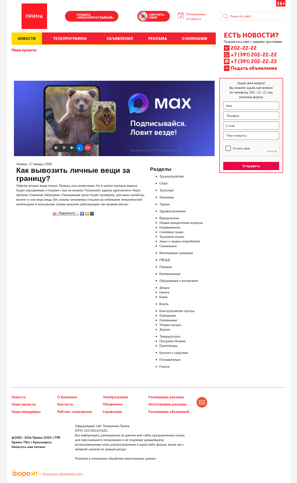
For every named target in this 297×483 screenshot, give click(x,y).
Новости (19, 397)
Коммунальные (170, 274)
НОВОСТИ (27, 38)
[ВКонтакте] (82, 212)
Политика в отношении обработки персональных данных (115, 458)
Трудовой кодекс (171, 237)
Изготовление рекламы (167, 404)
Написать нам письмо (28, 447)
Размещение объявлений (168, 411)
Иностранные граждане (176, 253)
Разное (164, 366)
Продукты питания (172, 341)
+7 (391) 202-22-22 (254, 54)
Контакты (65, 404)
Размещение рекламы (166, 397)
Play (70, 16)
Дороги (164, 329)
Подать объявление (254, 68)
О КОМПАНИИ (194, 38)
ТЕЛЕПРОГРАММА (70, 38)
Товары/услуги (169, 336)
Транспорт (166, 190)
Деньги (164, 288)
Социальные (168, 246)
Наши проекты (24, 49)
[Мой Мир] (92, 212)
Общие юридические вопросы (181, 223)
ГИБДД (164, 260)
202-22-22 (244, 47)
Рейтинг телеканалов (74, 411)
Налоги (164, 292)
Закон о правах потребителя (179, 241)
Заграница (166, 197)
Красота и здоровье (173, 353)
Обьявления (113, 404)
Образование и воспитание (178, 281)
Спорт (163, 183)
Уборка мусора (170, 325)
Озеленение (168, 320)
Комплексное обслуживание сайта (63, 474)
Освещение (167, 315)
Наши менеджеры (26, 411)
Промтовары (168, 346)
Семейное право (171, 232)
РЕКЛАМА (157, 38)
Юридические (169, 218)
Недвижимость (169, 227)
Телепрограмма (115, 397)
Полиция (165, 267)
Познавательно (170, 359)
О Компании (67, 397)
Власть (163, 304)
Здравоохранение (172, 211)
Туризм (164, 204)
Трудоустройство (171, 176)
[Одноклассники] (87, 212)
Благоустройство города (176, 311)
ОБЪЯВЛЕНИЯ (120, 38)
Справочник (112, 411)
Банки (163, 297)
